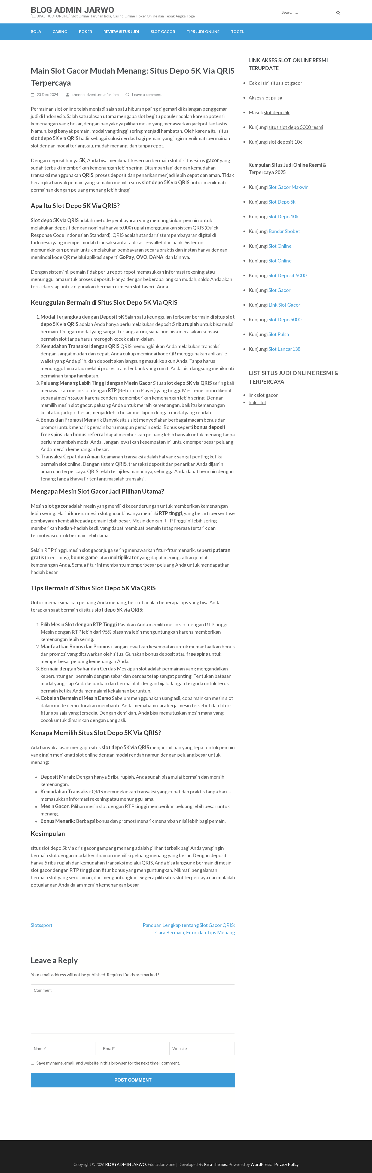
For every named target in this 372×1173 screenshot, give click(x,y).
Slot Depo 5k (282, 202)
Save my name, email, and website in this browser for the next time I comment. (108, 1062)
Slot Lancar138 (284, 349)
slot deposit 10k (285, 142)
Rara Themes (215, 1164)
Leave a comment (147, 94)
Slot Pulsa (279, 334)
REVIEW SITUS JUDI (121, 31)
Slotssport (42, 925)
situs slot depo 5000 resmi (296, 127)
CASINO (60, 31)
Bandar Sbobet (284, 231)
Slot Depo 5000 (285, 319)
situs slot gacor (286, 83)
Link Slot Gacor (284, 305)
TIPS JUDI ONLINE (203, 31)
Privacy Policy (286, 1164)
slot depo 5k (276, 112)
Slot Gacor (280, 290)
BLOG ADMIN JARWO (72, 10)
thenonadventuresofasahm (95, 94)
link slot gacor (263, 395)
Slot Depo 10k (283, 216)
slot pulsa (272, 98)
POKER (85, 31)
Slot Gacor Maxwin (289, 187)
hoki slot (257, 402)
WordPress (261, 1164)
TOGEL (237, 31)
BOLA (36, 31)
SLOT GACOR (163, 31)
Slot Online (280, 246)
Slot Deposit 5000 (287, 275)
